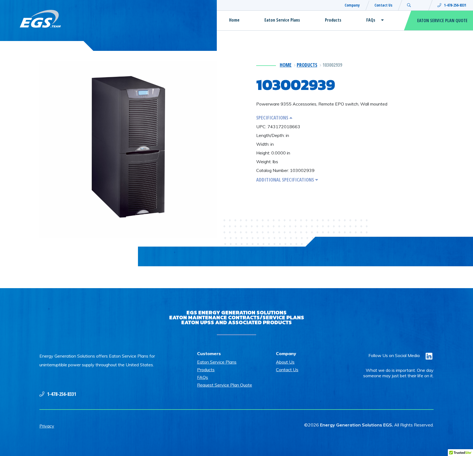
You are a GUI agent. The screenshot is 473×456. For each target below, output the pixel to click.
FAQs (370, 20)
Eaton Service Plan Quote (442, 20)
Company (352, 5)
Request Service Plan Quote (224, 385)
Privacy (46, 426)
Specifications (272, 117)
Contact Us (383, 5)
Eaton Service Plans (282, 20)
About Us (285, 362)
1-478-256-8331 (455, 5)
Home (234, 20)
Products (333, 20)
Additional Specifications (285, 179)
